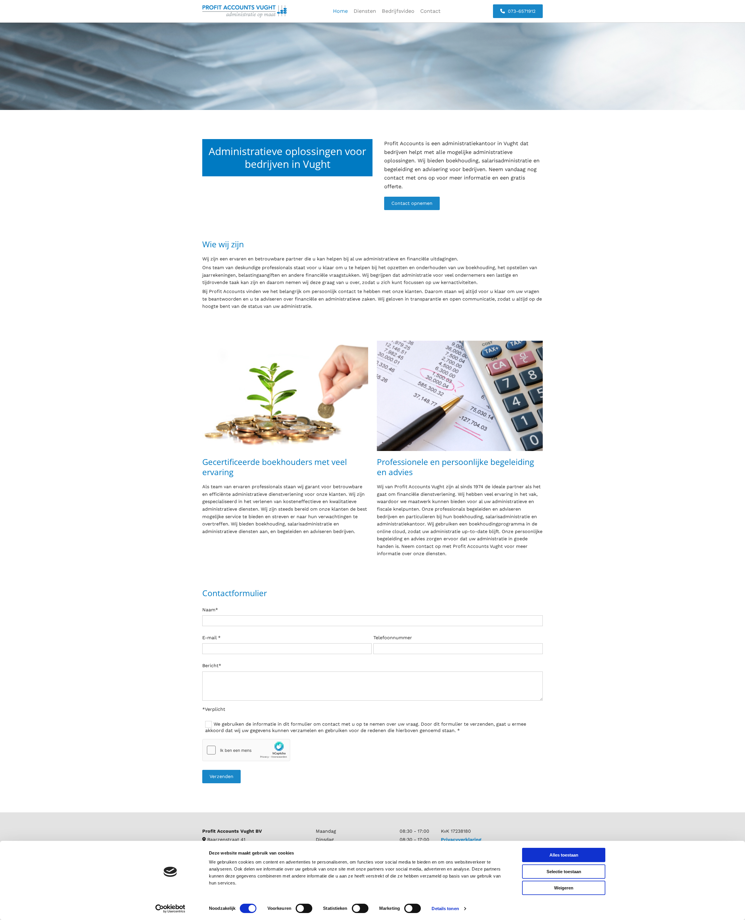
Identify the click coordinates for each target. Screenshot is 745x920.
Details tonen (445, 908)
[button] (518, 11)
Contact (430, 11)
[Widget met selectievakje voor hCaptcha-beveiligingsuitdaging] (246, 750)
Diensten (365, 11)
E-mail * (211, 637)
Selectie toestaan (564, 871)
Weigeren (563, 887)
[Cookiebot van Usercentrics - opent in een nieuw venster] (170, 908)
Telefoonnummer (392, 637)
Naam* (210, 609)
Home (340, 11)
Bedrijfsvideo (398, 11)
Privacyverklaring (461, 839)
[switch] (304, 908)
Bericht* (211, 665)
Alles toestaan (563, 854)
